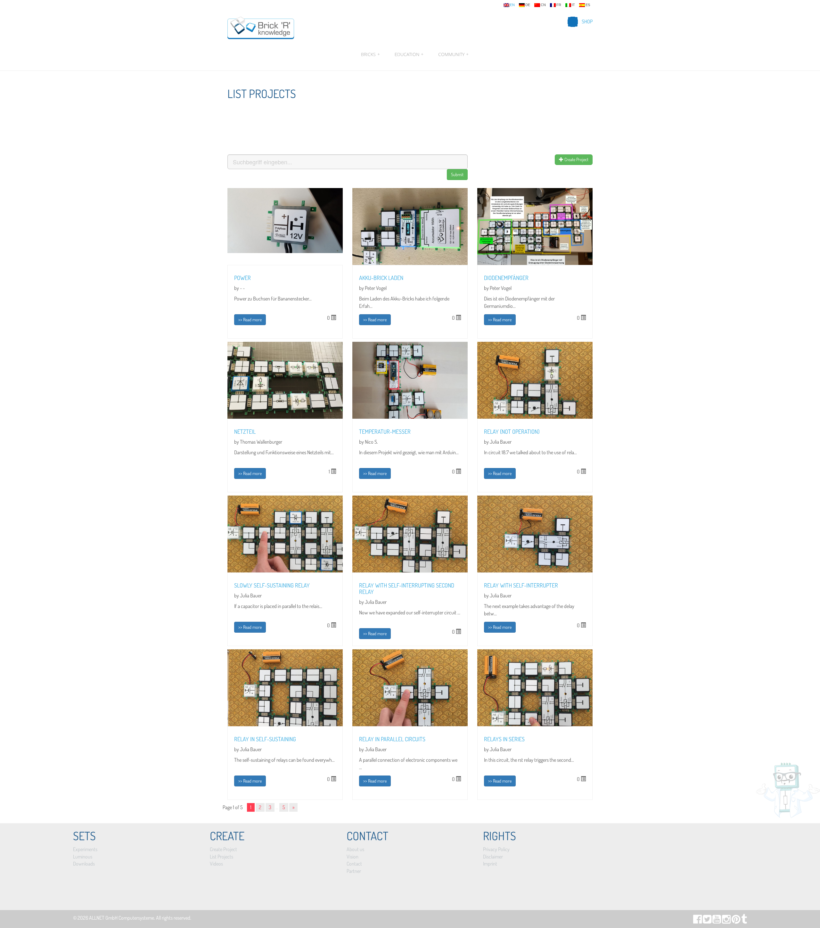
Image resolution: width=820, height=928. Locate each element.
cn (543, 5)
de (527, 5)
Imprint (490, 863)
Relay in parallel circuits (392, 739)
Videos (216, 863)
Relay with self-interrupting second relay (406, 588)
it (573, 5)
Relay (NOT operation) (511, 431)
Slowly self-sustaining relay (272, 585)
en (512, 5)
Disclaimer (493, 856)
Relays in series (504, 739)
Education (409, 54)
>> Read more (250, 319)
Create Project (575, 159)
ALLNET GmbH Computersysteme (121, 918)
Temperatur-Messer (385, 431)
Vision (352, 856)
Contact (354, 863)
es (588, 5)
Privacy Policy (496, 849)
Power (242, 277)
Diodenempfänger (506, 277)
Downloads (84, 863)
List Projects (221, 856)
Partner (354, 871)
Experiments (85, 849)
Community (452, 54)
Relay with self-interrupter (521, 585)
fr (558, 5)
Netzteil (245, 431)
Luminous (82, 856)
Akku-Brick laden (381, 277)
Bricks (370, 54)
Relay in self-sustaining (265, 739)
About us (355, 849)
